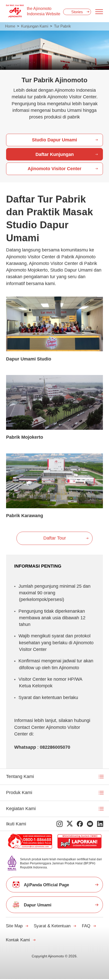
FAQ (86, 925)
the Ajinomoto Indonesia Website (43, 11)
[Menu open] (99, 12)
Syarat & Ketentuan (52, 925)
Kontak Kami (18, 939)
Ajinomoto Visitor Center (54, 168)
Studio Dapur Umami (54, 139)
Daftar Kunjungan (54, 154)
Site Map (14, 925)
